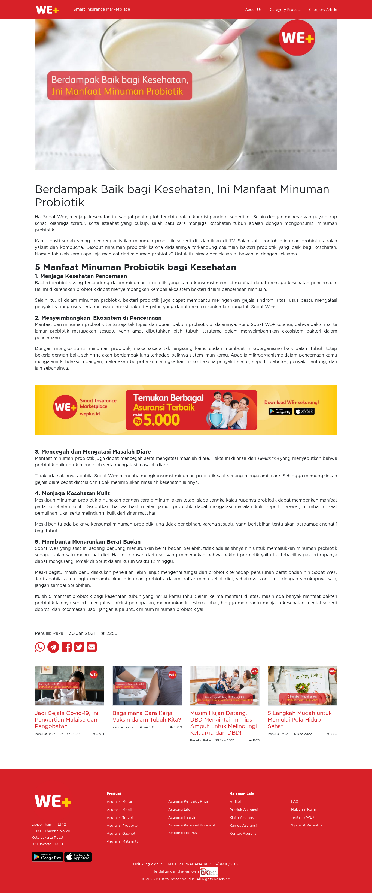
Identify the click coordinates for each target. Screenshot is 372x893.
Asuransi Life (179, 809)
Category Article (323, 9)
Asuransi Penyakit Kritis (188, 801)
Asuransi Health (181, 817)
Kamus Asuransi (243, 826)
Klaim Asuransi (242, 818)
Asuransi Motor (119, 802)
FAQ (294, 801)
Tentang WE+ (303, 817)
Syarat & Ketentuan (308, 825)
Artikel (235, 802)
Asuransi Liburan (182, 833)
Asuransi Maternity (123, 841)
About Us (253, 9)
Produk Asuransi (244, 810)
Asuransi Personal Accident (191, 825)
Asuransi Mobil (119, 810)
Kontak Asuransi (243, 833)
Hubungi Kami (303, 809)
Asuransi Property (122, 826)
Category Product (285, 9)
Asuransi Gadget (121, 833)
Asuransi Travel (120, 818)
